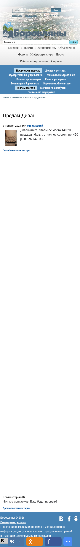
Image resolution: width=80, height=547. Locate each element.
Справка (57, 61)
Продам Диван (40, 97)
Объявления (66, 48)
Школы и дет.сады (55, 70)
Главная (6, 97)
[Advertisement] (41, 323)
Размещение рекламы (13, 522)
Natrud (39, 125)
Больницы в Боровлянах (25, 83)
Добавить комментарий (16, 508)
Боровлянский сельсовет (57, 83)
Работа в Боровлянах (34, 61)
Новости (27, 48)
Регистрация (17, 15)
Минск (31, 125)
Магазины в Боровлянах (61, 75)
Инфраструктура (41, 54)
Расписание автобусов (52, 87)
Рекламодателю (26, 87)
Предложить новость (28, 70)
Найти (73, 42)
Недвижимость (45, 48)
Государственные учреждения (25, 75)
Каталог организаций (28, 79)
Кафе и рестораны (55, 79)
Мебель (28, 97)
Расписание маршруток (41, 92)
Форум (23, 54)
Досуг (60, 54)
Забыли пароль (31, 15)
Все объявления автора (16, 150)
